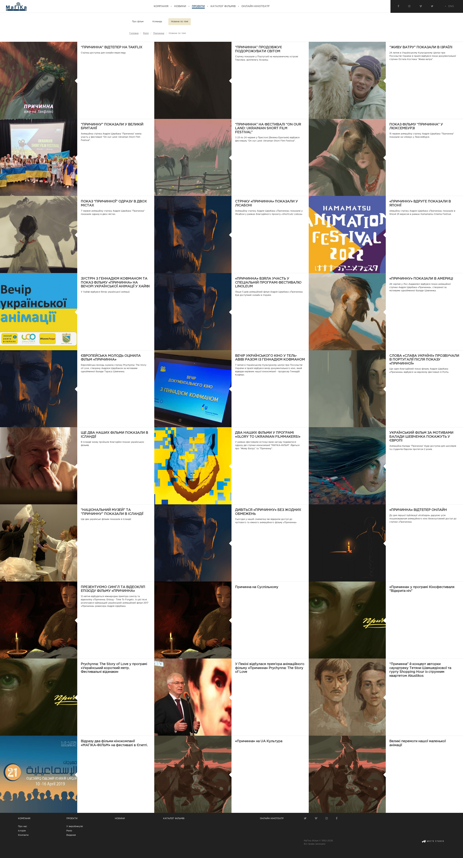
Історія (22, 831)
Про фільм (137, 22)
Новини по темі (179, 22)
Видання (71, 835)
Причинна (158, 33)
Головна (134, 33)
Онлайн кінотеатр (272, 819)
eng (451, 6)
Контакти (23, 835)
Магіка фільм (16, 6)
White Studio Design (433, 841)
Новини (120, 819)
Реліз (146, 33)
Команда (157, 22)
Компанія (24, 819)
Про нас (22, 826)
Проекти (71, 819)
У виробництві (74, 826)
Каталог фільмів (173, 819)
